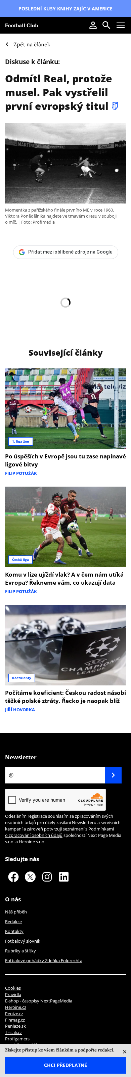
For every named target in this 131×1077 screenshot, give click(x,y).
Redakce (13, 921)
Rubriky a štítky (20, 951)
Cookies (13, 988)
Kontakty (14, 931)
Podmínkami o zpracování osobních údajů (59, 832)
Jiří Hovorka (20, 710)
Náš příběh (16, 912)
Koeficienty (21, 677)
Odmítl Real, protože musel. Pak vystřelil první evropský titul (58, 92)
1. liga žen (20, 441)
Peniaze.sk (15, 1026)
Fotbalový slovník (22, 941)
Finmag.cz (15, 1020)
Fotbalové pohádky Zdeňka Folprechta (43, 960)
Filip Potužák (21, 473)
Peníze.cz (14, 1014)
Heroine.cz (15, 1007)
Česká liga (20, 559)
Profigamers (17, 1039)
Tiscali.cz (13, 1032)
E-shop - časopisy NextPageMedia (38, 1001)
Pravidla (13, 994)
